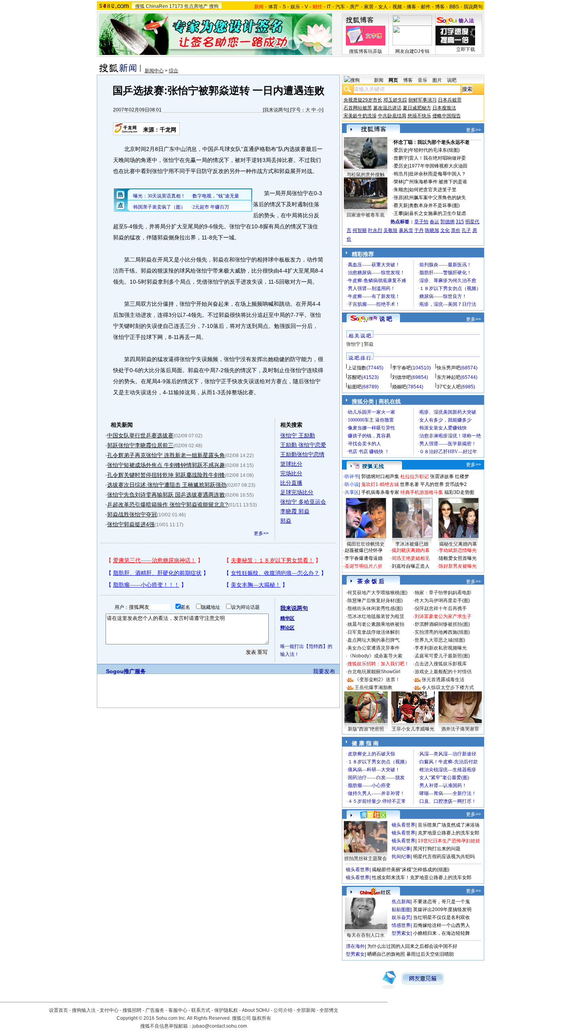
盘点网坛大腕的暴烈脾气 (373, 640)
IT (329, 6)
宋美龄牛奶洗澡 (360, 116)
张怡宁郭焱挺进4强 (131, 524)
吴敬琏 (390, 230)
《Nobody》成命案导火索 (374, 656)
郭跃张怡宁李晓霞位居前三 (140, 445)
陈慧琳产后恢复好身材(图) (375, 600)
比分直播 (291, 483)
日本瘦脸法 (444, 108)
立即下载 (465, 49)
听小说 (352, 484)
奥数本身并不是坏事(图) (434, 205)
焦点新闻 (401, 901)
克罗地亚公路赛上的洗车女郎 (448, 833)
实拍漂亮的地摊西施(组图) (442, 632)
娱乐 (295, 6)
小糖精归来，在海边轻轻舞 (441, 933)
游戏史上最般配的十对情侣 (443, 671)
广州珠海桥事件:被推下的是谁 (435, 182)
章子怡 (421, 221)
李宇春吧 (401, 368)
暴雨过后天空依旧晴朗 (430, 954)
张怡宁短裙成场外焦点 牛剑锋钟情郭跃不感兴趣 (166, 465)
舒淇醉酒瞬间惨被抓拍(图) (442, 624)
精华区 (287, 618)
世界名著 (409, 484)
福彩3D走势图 (459, 492)
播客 (411, 6)
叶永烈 (375, 230)
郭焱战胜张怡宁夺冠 (132, 514)
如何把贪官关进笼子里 (432, 189)
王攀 (398, 213)
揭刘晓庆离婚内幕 (411, 550)
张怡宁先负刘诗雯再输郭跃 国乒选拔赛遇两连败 (166, 495)
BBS (454, 6)
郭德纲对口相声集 (380, 476)
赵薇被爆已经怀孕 (364, 550)
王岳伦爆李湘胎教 (373, 687)
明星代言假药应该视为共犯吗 (444, 856)
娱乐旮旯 (401, 917)
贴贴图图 (401, 909)
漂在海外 (355, 946)
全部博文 (328, 1010)
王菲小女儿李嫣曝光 (413, 729)
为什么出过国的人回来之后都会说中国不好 (412, 946)
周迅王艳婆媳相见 (411, 558)
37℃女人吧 (449, 387)
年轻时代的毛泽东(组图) (434, 150)
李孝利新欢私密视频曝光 (441, 648)
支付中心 (109, 1010)
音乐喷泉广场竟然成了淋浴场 (448, 825)
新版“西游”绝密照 (366, 729)
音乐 (422, 80)
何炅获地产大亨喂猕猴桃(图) (377, 592)
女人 (383, 6)
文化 (445, 230)
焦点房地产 (196, 6)
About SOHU (256, 1010)
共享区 (352, 492)
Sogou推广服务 (126, 671)
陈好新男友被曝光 (458, 566)
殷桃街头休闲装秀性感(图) (375, 608)
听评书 (352, 476)
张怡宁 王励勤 (297, 435)
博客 (440, 6)
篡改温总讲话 (387, 108)
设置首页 (58, 1010)
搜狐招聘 (132, 1010)
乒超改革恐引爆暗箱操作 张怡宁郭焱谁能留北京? (167, 504)
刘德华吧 (401, 377)
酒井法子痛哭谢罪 (460, 729)
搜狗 (214, 6)
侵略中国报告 (446, 116)
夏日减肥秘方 (417, 108)
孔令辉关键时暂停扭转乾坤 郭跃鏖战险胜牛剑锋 (166, 475)
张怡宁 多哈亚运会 (303, 502)
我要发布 (324, 671)
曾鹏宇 (401, 158)
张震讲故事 (442, 476)
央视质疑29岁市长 (362, 100)
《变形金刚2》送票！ (377, 679)
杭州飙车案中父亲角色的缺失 (435, 197)
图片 (437, 80)
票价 (455, 230)
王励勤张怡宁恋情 (302, 454)
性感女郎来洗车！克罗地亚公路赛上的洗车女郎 (422, 877)
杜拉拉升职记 (414, 476)
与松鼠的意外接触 (366, 174)
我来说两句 (276, 110)
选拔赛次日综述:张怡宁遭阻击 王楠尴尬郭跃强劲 (166, 485)
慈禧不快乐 (419, 116)
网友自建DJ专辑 (412, 51)
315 (460, 221)
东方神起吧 (448, 377)
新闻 (378, 80)
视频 (397, 6)
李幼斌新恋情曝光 (458, 550)
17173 (176, 6)
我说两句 (473, 6)
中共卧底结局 (392, 116)
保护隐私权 (226, 1010)
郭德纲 (447, 221)
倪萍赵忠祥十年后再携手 (441, 608)
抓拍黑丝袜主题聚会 (365, 858)
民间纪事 (401, 848)
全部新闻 (305, 1010)
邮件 (425, 6)
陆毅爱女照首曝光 (458, 558)
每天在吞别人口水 (366, 935)
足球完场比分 (296, 492)
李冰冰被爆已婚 (411, 544)
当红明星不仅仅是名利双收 (441, 917)
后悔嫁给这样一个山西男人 (441, 925)
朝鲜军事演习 (422, 100)
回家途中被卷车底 (366, 215)
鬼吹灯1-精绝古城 (380, 484)
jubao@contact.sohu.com (219, 1026)
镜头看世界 (403, 825)
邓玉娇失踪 (395, 100)
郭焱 (285, 521)
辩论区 (287, 628)
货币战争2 (456, 484)
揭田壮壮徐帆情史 (366, 544)
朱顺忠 (401, 189)
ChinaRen (157, 6)
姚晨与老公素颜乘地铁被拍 (375, 624)
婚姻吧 (399, 387)
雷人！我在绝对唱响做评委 (437, 158)
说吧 (451, 80)
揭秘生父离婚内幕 (458, 544)
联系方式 (200, 1010)
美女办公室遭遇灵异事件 (373, 648)
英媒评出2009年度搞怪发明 (442, 909)
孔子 (466, 230)
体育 (273, 6)
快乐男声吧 (448, 368)
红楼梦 (462, 476)
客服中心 (177, 1010)
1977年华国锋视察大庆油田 (438, 166)
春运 (434, 221)
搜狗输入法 (84, 1010)
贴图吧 (354, 387)
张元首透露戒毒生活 (443, 679)
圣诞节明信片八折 (364, 566)
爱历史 (401, 150)
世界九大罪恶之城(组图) (440, 640)
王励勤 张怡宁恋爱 (303, 445)
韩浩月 (401, 174)
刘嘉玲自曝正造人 (411, 566)
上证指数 (356, 368)
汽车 (340, 6)
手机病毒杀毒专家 (380, 492)
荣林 (398, 182)
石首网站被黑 (357, 108)
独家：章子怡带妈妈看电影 (443, 592)
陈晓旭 (432, 230)
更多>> (261, 533)
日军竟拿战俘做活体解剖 (373, 632)
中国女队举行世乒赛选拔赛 (140, 435)
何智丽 (360, 230)
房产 (354, 6)
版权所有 (261, 1018)
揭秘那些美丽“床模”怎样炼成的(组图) (410, 869)
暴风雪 (406, 230)
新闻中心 (154, 70)
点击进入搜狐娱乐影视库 (441, 664)
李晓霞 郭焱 (294, 511)
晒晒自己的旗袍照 (386, 954)
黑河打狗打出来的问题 (436, 848)
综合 (173, 70)
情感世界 (401, 925)
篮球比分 (291, 464)
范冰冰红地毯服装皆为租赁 (375, 616)
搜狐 (140, 6)
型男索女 (401, 933)
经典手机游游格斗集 (421, 492)
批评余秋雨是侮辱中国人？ (437, 174)
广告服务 (154, 1010)
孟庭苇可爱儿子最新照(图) (442, 656)
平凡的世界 (432, 484)
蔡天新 (401, 205)
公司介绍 (283, 1010)
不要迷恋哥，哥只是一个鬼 (441, 901)
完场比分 (291, 473)
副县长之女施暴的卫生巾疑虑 (435, 213)
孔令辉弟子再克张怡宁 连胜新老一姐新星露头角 (166, 455)
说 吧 (385, 319)
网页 (393, 80)
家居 (369, 6)
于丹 (419, 230)
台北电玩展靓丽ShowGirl (373, 671)
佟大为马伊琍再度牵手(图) (442, 600)
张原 (398, 197)
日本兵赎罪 (450, 100)
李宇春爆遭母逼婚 (364, 558)
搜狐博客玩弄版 (365, 51)
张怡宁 (353, 344)
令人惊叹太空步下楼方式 (448, 687)
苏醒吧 (354, 377)
